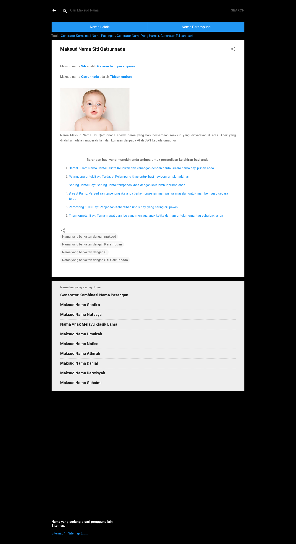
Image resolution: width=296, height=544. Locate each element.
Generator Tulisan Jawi (177, 36)
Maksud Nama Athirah (80, 353)
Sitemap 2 (75, 533)
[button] (233, 49)
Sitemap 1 (59, 533)
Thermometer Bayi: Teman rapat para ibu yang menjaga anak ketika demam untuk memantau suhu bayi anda (146, 216)
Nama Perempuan (196, 27)
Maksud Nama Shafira (80, 304)
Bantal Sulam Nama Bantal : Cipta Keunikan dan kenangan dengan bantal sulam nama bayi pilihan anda (141, 168)
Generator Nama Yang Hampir (138, 36)
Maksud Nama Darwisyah (82, 373)
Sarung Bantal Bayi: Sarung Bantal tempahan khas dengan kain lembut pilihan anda (127, 185)
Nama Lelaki (100, 27)
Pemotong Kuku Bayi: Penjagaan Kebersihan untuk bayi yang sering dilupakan (123, 207)
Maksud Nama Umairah (81, 334)
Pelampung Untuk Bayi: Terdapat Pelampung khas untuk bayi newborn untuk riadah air (129, 177)
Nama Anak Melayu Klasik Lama (88, 324)
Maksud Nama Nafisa (79, 343)
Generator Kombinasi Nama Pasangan (88, 36)
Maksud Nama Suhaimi (81, 382)
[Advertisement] (148, 457)
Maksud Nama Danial (79, 363)
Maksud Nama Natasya (81, 314)
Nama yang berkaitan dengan (89, 237)
